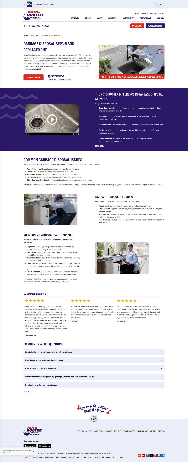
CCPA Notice (111, 457)
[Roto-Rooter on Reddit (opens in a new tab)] (139, 455)
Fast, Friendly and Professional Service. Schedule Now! (131, 76)
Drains (100, 18)
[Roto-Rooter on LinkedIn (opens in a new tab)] (162, 455)
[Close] (33, 451)
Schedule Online (33, 77)
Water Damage (146, 18)
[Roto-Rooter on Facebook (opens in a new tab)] (147, 455)
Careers (136, 13)
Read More (99, 145)
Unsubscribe (74, 457)
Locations (75, 18)
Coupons (160, 18)
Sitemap (153, 431)
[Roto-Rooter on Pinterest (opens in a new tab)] (155, 455)
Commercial (113, 18)
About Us (117, 431)
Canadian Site (142, 431)
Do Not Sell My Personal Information (38, 457)
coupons (67, 79)
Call (156, 25)
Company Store (129, 431)
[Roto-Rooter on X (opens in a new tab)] (151, 455)
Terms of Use (99, 457)
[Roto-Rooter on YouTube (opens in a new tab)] (143, 455)
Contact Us (145, 13)
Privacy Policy (86, 457)
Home (26, 35)
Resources (153, 13)
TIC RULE (121, 457)
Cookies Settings (6, 452)
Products (108, 431)
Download (158, 4)
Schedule (138, 25)
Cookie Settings (61, 457)
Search (161, 13)
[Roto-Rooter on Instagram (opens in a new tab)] (159, 455)
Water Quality (129, 18)
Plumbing (88, 18)
